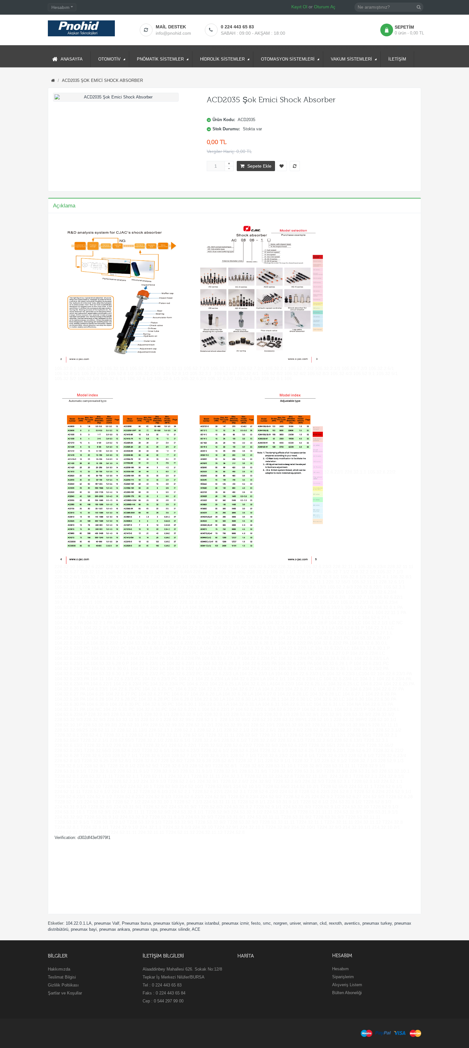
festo (255, 923)
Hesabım (340, 968)
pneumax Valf (106, 923)
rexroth (335, 923)
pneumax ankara (114, 929)
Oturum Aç (324, 6)
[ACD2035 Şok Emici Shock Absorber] (116, 97)
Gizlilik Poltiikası (63, 985)
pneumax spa (144, 929)
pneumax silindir (175, 929)
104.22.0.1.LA (79, 923)
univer (295, 923)
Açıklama (64, 206)
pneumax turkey (377, 923)
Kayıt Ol (299, 6)
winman (310, 923)
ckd (323, 923)
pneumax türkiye (168, 923)
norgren (280, 923)
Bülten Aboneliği (347, 992)
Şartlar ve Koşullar (65, 993)
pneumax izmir (235, 923)
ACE (196, 929)
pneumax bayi (84, 929)
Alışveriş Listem (347, 984)
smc (267, 923)
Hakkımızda (59, 969)
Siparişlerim (343, 976)
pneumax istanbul (203, 923)
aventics (352, 923)
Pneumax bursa (136, 923)
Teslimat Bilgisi (62, 977)
